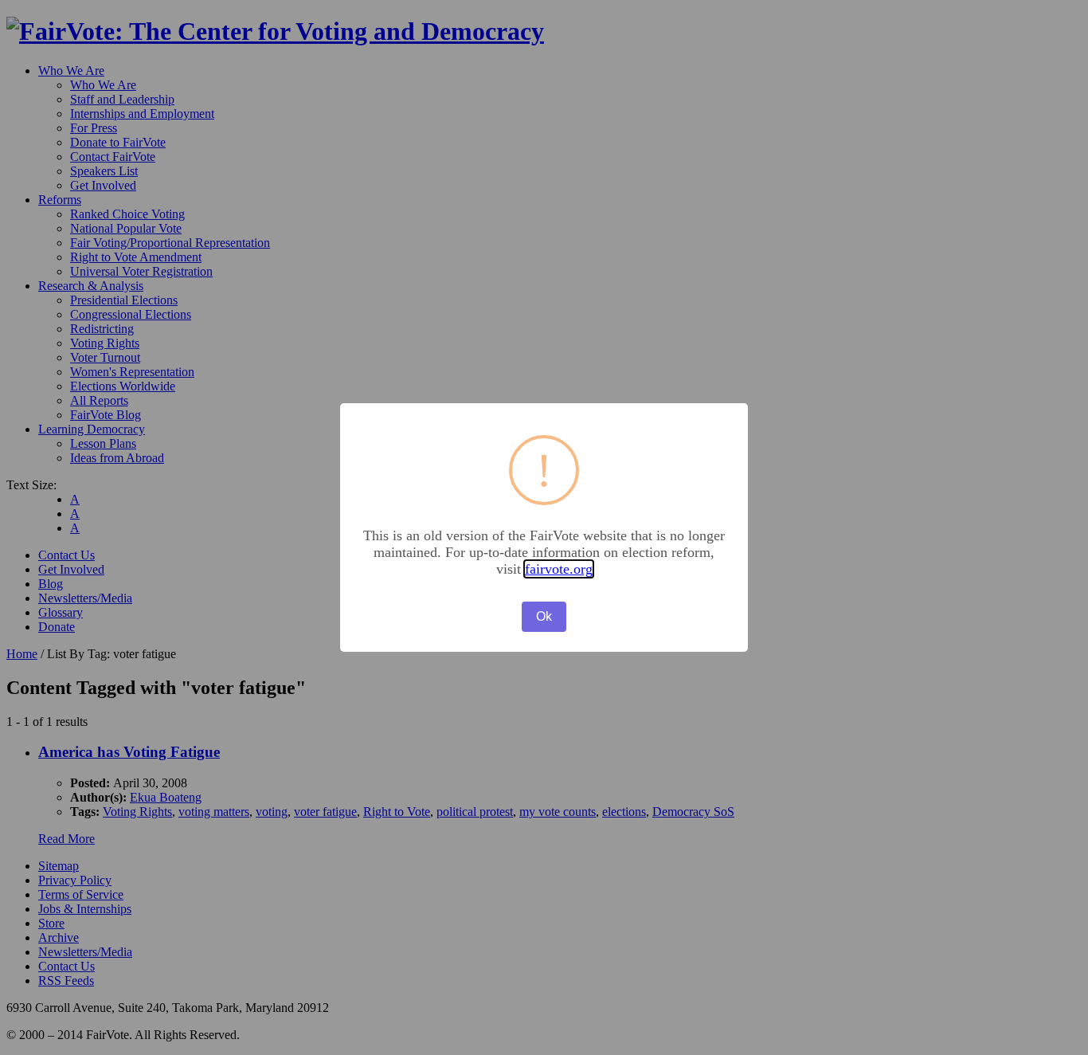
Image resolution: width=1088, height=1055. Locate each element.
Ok (544, 616)
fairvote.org (559, 569)
